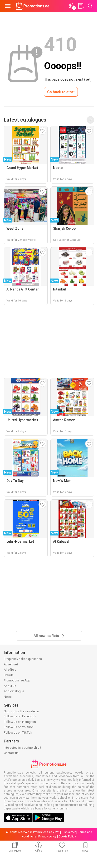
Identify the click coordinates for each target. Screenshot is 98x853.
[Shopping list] (81, 6)
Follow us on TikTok (18, 732)
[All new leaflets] (90, 120)
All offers (10, 669)
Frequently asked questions (23, 659)
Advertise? (11, 664)
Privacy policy (47, 836)
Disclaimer (69, 832)
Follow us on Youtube (19, 727)
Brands (9, 675)
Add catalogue (14, 691)
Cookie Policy (67, 836)
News (8, 696)
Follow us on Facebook (20, 716)
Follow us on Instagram (20, 722)
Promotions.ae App (17, 680)
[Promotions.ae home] (33, 6)
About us (10, 686)
